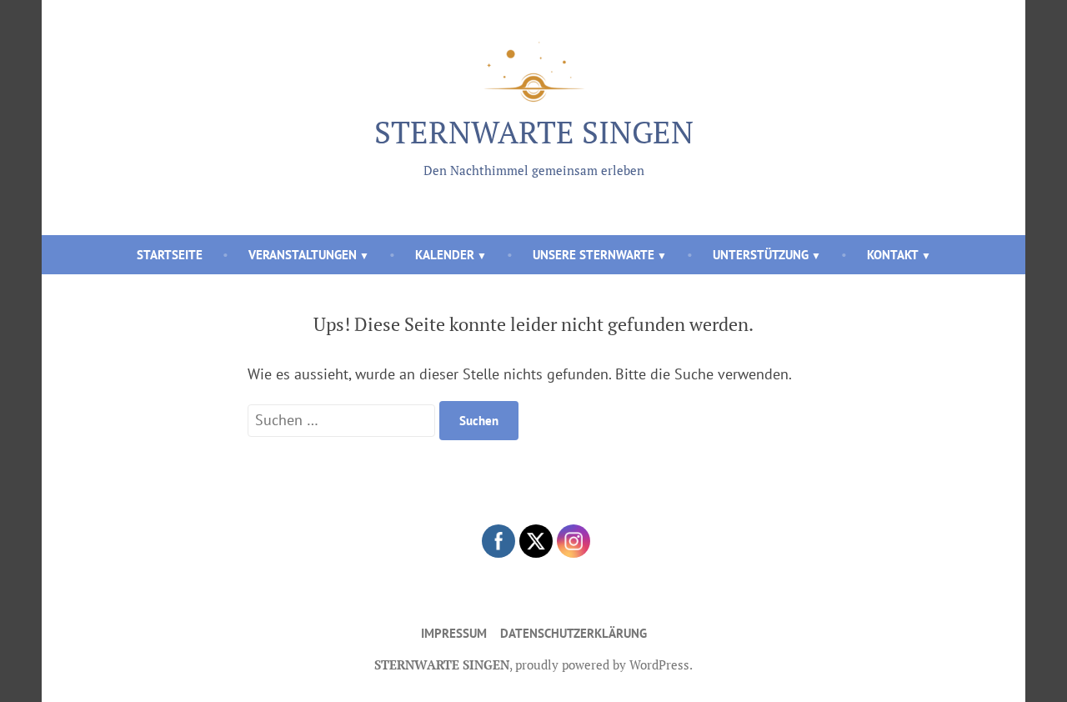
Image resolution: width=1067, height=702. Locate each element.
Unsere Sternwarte (593, 255)
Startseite (170, 255)
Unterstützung (761, 255)
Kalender (444, 255)
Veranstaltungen (302, 255)
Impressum (454, 633)
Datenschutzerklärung (573, 633)
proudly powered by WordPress (602, 664)
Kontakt (893, 255)
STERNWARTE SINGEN (534, 132)
